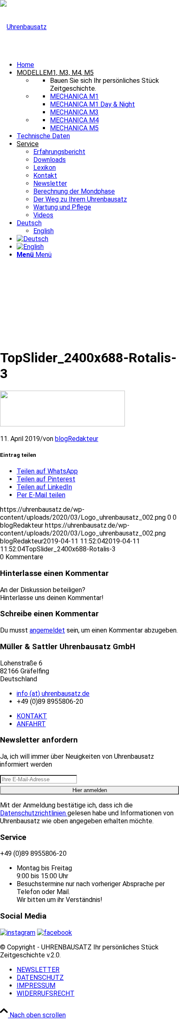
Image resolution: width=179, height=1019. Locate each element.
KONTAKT (32, 716)
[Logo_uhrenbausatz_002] (23, 27)
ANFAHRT (31, 724)
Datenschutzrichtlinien (33, 813)
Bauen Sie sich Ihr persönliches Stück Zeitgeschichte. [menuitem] (104, 84)
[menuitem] (98, 65)
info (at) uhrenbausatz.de (53, 694)
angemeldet (47, 630)
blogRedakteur (76, 439)
